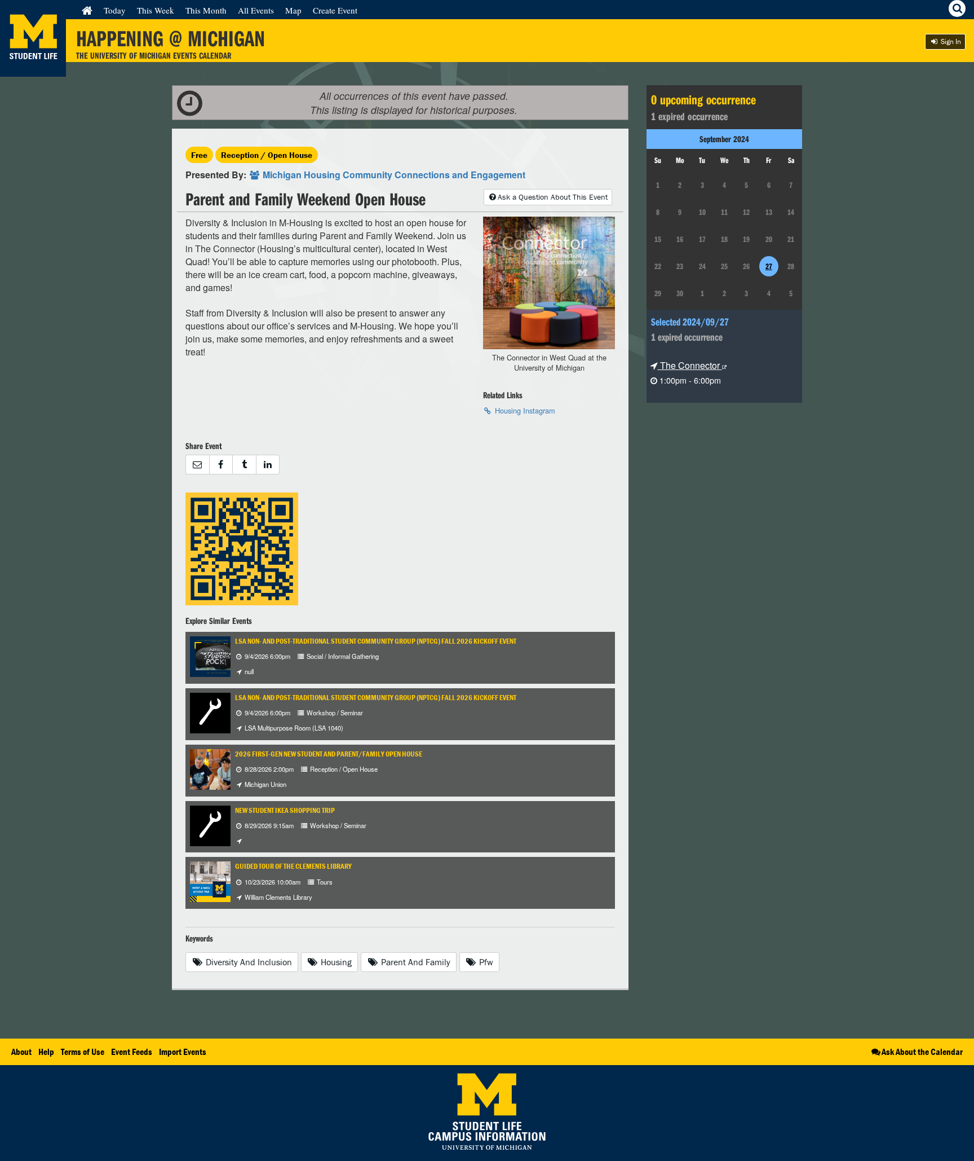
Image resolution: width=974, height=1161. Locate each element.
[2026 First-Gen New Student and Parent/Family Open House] (210, 768)
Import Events (182, 1051)
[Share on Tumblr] (244, 464)
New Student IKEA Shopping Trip (285, 810)
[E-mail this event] (197, 464)
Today (115, 10)
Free (199, 154)
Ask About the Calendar (922, 1051)
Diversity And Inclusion (247, 962)
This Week (155, 10)
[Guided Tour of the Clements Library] (210, 880)
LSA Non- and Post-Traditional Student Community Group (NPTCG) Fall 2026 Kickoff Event (375, 641)
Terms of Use (82, 1051)
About (21, 1051)
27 (768, 266)
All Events (256, 10)
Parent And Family (414, 962)
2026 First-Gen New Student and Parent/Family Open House (328, 754)
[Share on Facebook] (221, 464)
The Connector (690, 365)
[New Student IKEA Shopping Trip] (210, 824)
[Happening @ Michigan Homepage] (33, 69)
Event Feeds (131, 1051)
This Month (206, 10)
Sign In (950, 41)
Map (293, 10)
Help (46, 1051)
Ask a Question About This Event (553, 197)
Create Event (335, 10)
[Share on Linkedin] (268, 464)
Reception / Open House (266, 154)
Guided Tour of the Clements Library (293, 866)
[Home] (87, 10)
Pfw (485, 962)
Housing (335, 962)
